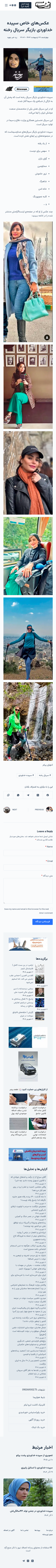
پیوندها (37, 1530)
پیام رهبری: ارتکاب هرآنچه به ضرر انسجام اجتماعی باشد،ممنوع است (28, 1247)
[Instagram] (12, 5)
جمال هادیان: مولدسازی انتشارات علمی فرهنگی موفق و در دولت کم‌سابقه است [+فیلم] (29, 1331)
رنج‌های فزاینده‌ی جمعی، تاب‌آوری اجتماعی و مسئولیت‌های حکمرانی (31, 1342)
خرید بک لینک (38, 1427)
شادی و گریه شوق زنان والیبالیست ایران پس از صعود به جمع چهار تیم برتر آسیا (29, 1309)
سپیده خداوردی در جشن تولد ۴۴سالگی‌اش (31, 1511)
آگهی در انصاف (8, 1530)
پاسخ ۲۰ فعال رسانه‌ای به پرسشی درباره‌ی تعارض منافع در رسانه (22, 1002)
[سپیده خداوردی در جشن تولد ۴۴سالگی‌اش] (28, 1492)
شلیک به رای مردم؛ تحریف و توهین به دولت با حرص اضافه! (29, 1257)
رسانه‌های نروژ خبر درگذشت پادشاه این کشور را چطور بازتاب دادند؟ (29, 1319)
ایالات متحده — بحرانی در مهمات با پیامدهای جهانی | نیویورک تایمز (31, 1267)
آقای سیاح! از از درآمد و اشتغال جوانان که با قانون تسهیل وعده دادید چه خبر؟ (28, 1179)
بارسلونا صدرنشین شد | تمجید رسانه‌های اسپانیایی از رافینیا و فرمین (28, 1352)
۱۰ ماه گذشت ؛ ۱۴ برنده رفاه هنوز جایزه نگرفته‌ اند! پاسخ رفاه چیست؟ (29, 1198)
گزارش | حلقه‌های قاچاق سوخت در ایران (23, 1014)
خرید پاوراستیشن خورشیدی (32, 1412)
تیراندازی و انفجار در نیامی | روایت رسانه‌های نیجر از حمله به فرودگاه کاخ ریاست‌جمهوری (29, 1236)
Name (49, 847)
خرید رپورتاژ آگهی (37, 1420)
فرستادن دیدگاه (42, 921)
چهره (9, 37)
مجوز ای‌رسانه (47, 1535)
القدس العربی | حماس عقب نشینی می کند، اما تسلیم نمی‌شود (21, 979)
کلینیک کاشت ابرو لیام (34, 1405)
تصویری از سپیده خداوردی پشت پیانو (34, 1455)
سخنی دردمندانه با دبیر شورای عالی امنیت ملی (23, 990)
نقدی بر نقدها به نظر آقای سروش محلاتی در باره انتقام (31, 1372)
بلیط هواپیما (39, 1397)
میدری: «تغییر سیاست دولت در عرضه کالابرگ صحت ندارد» (30, 1300)
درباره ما (49, 1530)
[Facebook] (48, 795)
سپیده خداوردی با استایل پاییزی (37, 1468)
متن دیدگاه (47, 876)
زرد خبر (14, 37)
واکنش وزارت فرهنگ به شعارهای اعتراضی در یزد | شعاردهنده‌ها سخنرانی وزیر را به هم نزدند (28, 1288)
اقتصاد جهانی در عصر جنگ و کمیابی (30, 1216)
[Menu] (6, 5)
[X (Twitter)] (15, 5)
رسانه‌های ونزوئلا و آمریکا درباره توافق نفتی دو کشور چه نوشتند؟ (29, 1224)
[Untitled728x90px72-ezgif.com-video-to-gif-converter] (28, 89)
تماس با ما (24, 1530)
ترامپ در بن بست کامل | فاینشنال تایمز (22, 967)
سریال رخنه (45, 775)
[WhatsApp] (18, 795)
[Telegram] (10, 5)
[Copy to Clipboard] (8, 795)
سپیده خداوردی (26, 775)
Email (49, 861)
